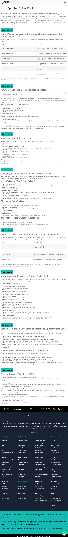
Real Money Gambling (56, 476)
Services (4, 450)
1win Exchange (54, 474)
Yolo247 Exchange (22, 457)
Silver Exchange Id (39, 452)
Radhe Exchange (22, 467)
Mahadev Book (38, 498)
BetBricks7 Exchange (6, 467)
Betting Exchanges (39, 445)
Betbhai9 (20, 496)
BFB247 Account (5, 484)
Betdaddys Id (21, 491)
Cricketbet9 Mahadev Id (56, 464)
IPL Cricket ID (5, 455)
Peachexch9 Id (21, 476)
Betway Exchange (22, 445)
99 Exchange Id (38, 462)
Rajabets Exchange (39, 496)
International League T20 (7, 452)
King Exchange (21, 474)
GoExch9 (53, 440)
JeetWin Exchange (22, 472)
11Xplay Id (37, 493)
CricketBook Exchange (7, 474)
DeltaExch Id (37, 455)
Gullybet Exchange (55, 462)
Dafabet (53, 467)
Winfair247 (4, 493)
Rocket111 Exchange (55, 472)
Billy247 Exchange (22, 493)
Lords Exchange (21, 448)
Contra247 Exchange (39, 488)
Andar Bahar (37, 479)
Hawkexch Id (54, 486)
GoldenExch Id (5, 481)
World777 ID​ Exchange (40, 448)
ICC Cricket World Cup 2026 (41, 467)
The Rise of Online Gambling (41, 474)
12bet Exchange (21, 469)
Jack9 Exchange (5, 498)
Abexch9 (53, 505)
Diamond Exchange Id (40, 440)
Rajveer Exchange (39, 491)
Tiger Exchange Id (39, 469)
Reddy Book (4, 496)
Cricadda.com (5, 488)
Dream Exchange (22, 498)
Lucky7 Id (37, 484)
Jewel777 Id (54, 491)
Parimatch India (22, 455)
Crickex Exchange (55, 479)
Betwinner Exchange (23, 440)
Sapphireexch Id (55, 484)
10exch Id (53, 443)
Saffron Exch (38, 476)
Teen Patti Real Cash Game (41, 500)
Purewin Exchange (22, 450)
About (3, 443)
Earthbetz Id (4, 472)
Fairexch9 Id (37, 472)
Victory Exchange (6, 469)
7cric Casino (21, 460)
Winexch (53, 496)
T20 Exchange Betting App (57, 455)
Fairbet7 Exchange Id (39, 443)
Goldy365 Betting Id (55, 498)
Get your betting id (7, 30)
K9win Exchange (22, 488)
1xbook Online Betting (23, 484)
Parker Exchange (38, 486)
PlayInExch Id (54, 481)
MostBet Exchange (22, 443)
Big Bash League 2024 (56, 460)
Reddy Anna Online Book (7, 460)
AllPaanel (53, 469)
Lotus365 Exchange (55, 448)
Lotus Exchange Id (39, 457)
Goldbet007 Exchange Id (40, 460)
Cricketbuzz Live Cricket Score (9, 491)
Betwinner (4, 457)
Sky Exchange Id (38, 450)
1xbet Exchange (54, 457)
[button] (65, 2)
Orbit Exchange (5, 462)
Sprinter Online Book (22, 481)
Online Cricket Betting (56, 500)
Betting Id (4, 464)
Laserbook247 (54, 450)
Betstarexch (21, 464)
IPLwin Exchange (55, 445)
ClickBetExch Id (38, 481)
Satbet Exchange (55, 493)
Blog (3, 445)
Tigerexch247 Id (5, 476)
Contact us (4, 448)
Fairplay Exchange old (23, 462)
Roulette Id (4, 440)
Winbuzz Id (4, 479)
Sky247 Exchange (55, 452)
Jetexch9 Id (4, 486)
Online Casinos (54, 503)
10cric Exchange (22, 452)
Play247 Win (21, 479)
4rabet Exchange (22, 486)
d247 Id (53, 488)
